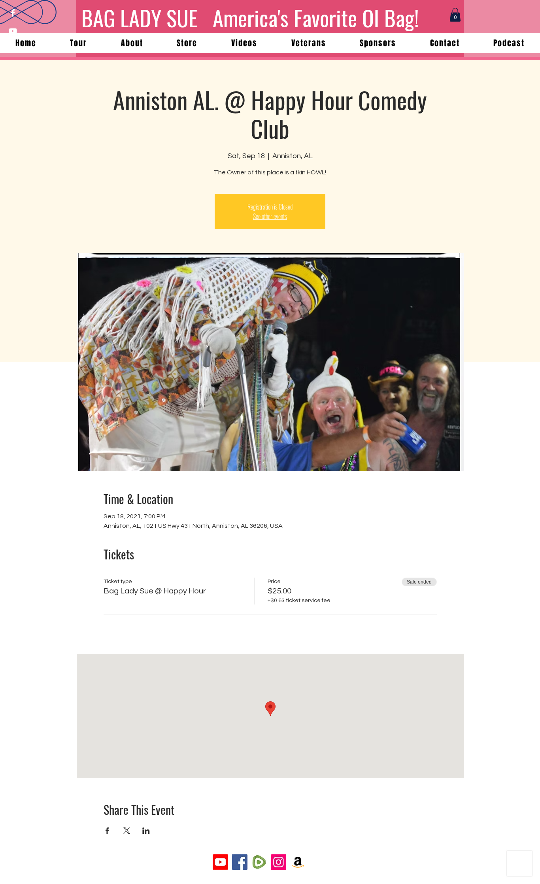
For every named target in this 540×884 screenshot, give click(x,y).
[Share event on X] (126, 830)
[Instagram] (278, 862)
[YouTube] (13, 31)
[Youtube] (220, 862)
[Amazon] (298, 862)
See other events (270, 216)
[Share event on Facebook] (107, 830)
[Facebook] (13, 13)
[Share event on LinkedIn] (146, 830)
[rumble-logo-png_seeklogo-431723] (259, 862)
